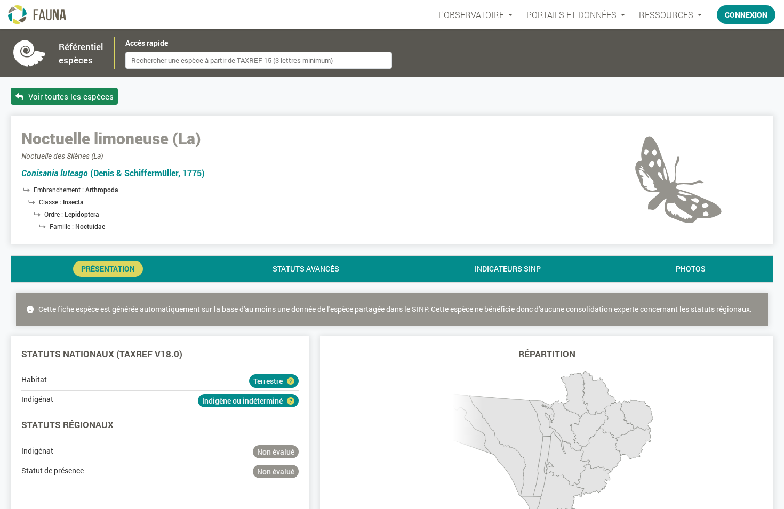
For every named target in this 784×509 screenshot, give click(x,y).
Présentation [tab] (108, 269)
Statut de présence (52, 470)
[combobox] (258, 60)
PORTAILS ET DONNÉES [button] (572, 14)
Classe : (51, 202)
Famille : (62, 226)
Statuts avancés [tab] (306, 269)
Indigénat (37, 399)
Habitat (34, 379)
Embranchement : (59, 189)
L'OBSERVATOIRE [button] (472, 14)
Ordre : (54, 214)
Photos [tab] (691, 269)
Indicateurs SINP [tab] (508, 269)
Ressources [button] (667, 14)
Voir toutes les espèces (70, 96)
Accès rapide (146, 43)
